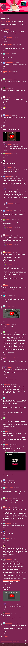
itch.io (2, 641)
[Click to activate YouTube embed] (11, 136)
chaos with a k (8, 79)
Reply (4, 34)
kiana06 (7, 431)
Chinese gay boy (9, 62)
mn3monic (7, 613)
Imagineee (7, 324)
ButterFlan (7, 97)
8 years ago (15, 559)
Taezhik (7, 53)
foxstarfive (8, 523)
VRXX (6, 88)
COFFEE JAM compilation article (11, 580)
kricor (6, 285)
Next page (5, 25)
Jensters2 (7, 219)
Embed (18, 641)
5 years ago (11, 444)
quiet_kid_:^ (8, 384)
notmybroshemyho (9, 487)
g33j (6, 480)
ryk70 (6, 444)
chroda (7, 29)
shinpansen (9, 37)
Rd (6, 295)
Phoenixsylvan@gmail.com (11, 357)
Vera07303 (7, 507)
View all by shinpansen (8, 641)
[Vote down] (1, 30)
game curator (8, 559)
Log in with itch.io (6, 21)
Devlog (25, 645)
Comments (19, 645)
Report (14, 641)
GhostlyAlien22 (8, 44)
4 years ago (13, 332)
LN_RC (6, 417)
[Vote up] (1, 29)
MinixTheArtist (8, 71)
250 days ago (12, 53)
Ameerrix (7, 235)
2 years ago (15, 167)
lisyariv (7, 107)
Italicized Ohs (8, 115)
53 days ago (15, 37)
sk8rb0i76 (7, 332)
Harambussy (8, 252)
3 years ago (12, 285)
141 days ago (15, 44)
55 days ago (12, 29)
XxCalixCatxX (8, 176)
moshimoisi (7, 306)
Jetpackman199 (8, 210)
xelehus (7, 538)
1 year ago (16, 62)
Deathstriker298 (9, 498)
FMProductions (8, 623)
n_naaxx (7, 125)
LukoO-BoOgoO (8, 153)
